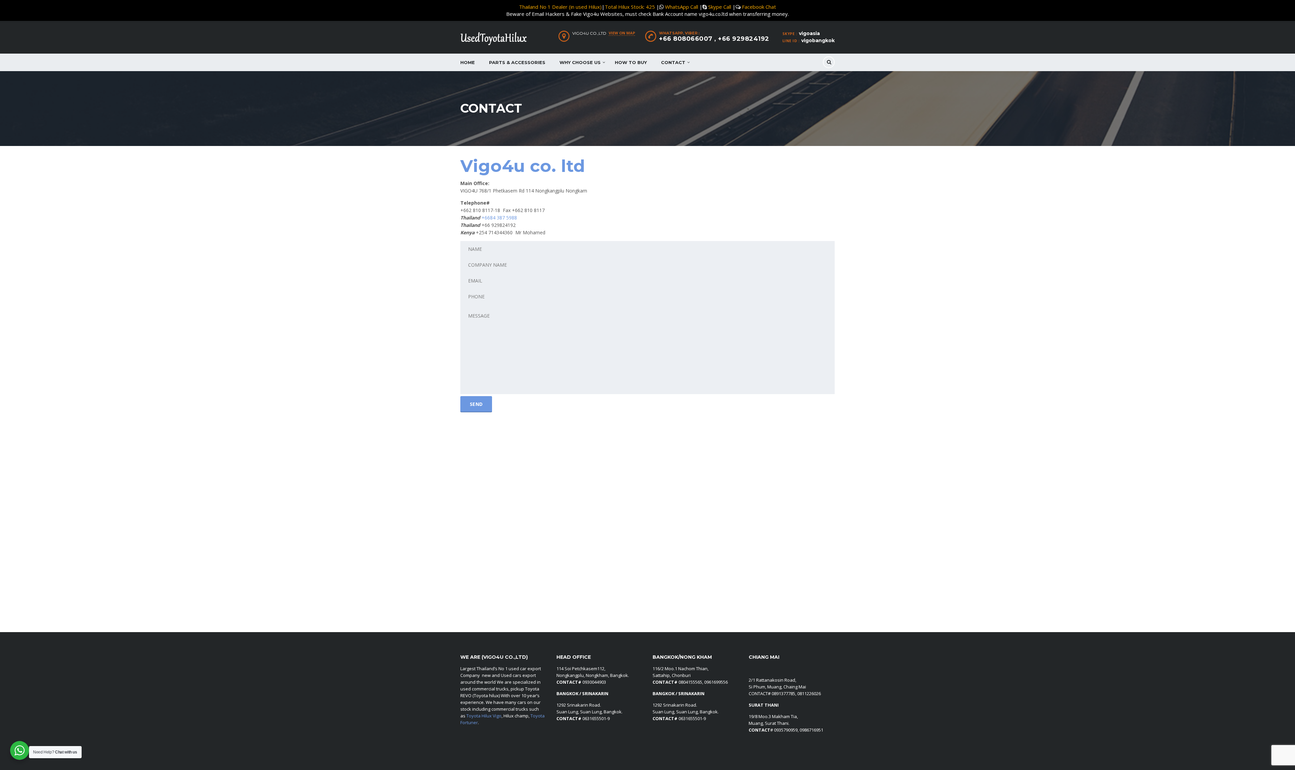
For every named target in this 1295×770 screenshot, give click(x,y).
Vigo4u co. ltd (522, 166)
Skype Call (719, 6)
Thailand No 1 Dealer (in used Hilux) (560, 6)
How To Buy (631, 62)
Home (467, 62)
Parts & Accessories (517, 62)
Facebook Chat (759, 6)
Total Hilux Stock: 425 (630, 6)
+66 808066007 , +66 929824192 (714, 38)
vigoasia (809, 33)
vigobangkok (818, 40)
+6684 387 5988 (499, 217)
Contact (673, 62)
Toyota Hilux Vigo (483, 716)
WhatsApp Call (681, 6)
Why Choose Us (580, 62)
